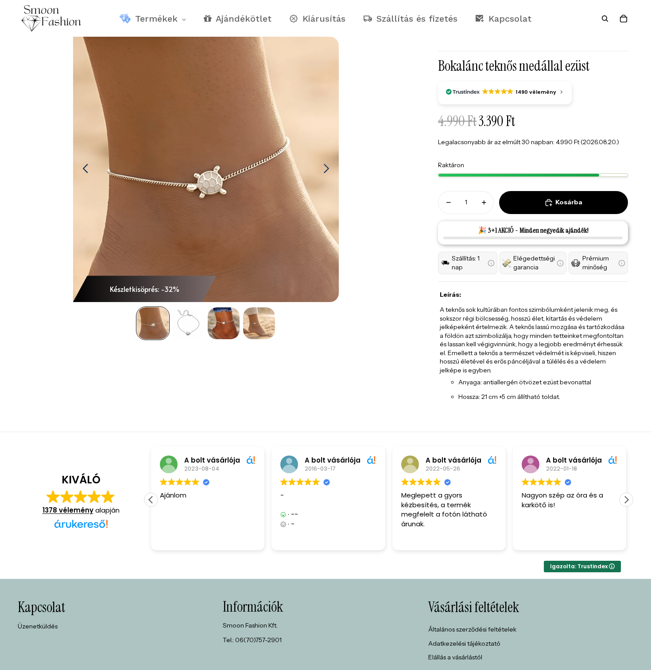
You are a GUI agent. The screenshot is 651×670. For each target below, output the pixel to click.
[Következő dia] (329, 169)
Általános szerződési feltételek (472, 629)
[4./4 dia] (259, 323)
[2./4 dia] (188, 323)
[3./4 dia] (224, 323)
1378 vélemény (68, 510)
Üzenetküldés (38, 626)
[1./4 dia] (153, 323)
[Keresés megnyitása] (605, 18)
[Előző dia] (83, 169)
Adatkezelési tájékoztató (464, 643)
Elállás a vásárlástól (455, 657)
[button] (467, 263)
